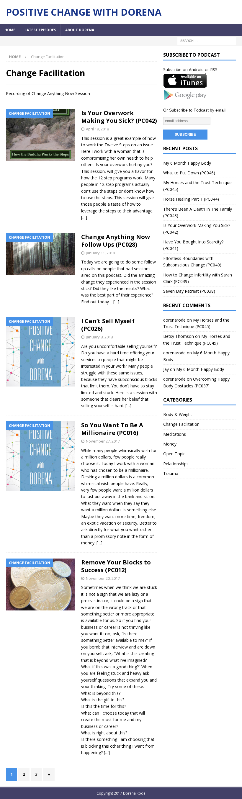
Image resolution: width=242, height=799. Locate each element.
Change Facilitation (181, 424)
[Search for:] (206, 40)
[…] (84, 217)
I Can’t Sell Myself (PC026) (108, 325)
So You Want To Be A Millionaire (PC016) (112, 429)
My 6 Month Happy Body (187, 163)
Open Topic (174, 453)
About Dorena (79, 29)
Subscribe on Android (183, 69)
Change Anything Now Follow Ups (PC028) (115, 240)
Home (9, 29)
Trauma (170, 473)
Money (169, 444)
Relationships (176, 463)
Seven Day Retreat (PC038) (189, 291)
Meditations (174, 434)
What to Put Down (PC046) (189, 173)
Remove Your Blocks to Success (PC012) (116, 566)
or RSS (211, 69)
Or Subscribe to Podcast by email (194, 110)
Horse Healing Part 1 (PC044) (191, 199)
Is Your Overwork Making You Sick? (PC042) (119, 117)
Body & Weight (177, 414)
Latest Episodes (40, 29)
